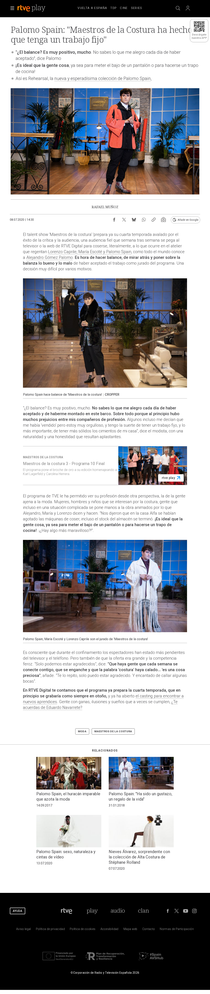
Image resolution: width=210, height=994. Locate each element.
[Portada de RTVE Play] (31, 8)
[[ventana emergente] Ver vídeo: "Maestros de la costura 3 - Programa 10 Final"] (105, 465)
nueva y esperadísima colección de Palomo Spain (102, 78)
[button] (12, 8)
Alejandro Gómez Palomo (49, 257)
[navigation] (110, 7)
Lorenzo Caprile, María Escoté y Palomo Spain (89, 251)
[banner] (37, 8)
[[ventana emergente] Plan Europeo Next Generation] (59, 961)
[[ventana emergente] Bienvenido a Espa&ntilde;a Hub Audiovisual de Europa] (150, 961)
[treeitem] (92, 8)
